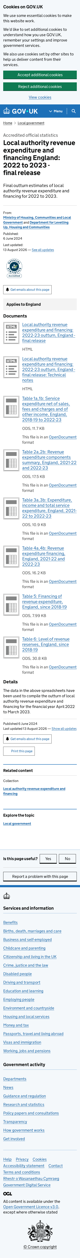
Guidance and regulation (24, 1095)
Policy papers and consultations (31, 1113)
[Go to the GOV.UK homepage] (20, 111)
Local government (31, 123)
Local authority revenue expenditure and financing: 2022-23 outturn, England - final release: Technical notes (48, 369)
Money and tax (16, 1025)
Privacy (22, 1159)
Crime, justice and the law (25, 965)
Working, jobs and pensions (27, 1050)
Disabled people (17, 973)
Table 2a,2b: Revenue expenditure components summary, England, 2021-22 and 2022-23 (49, 460)
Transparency (15, 1121)
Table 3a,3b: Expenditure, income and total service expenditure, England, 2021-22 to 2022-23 (49, 508)
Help (7, 1159)
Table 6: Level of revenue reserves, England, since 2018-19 (46, 644)
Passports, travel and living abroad (33, 1033)
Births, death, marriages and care (32, 931)
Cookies (40, 1159)
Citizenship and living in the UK (30, 956)
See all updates (43, 250)
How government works (24, 1130)
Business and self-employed (27, 939)
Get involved (14, 1138)
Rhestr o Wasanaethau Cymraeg (31, 1178)
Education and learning (23, 990)
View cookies (40, 97)
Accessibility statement (23, 1165)
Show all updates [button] (64, 729)
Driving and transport (21, 982)
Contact (55, 1165)
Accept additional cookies (40, 74)
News (8, 1087)
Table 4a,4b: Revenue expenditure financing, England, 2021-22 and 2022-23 (43, 556)
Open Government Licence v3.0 (30, 1206)
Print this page (21, 751)
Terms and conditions (21, 1172)
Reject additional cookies (40, 86)
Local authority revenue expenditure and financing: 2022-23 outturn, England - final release (48, 332)
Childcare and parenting (24, 948)
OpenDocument (63, 437)
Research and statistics (23, 1104)
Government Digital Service (27, 1184)
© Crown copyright (40, 1246)
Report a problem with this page (40, 876)
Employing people (18, 999)
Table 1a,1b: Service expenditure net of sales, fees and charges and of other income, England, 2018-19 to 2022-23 (46, 409)
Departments (14, 1078)
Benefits (10, 922)
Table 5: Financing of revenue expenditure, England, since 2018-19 (44, 601)
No (70, 858)
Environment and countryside (28, 1008)
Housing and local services (26, 1016)
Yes (51, 858)
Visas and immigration (22, 1042)
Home (7, 123)
